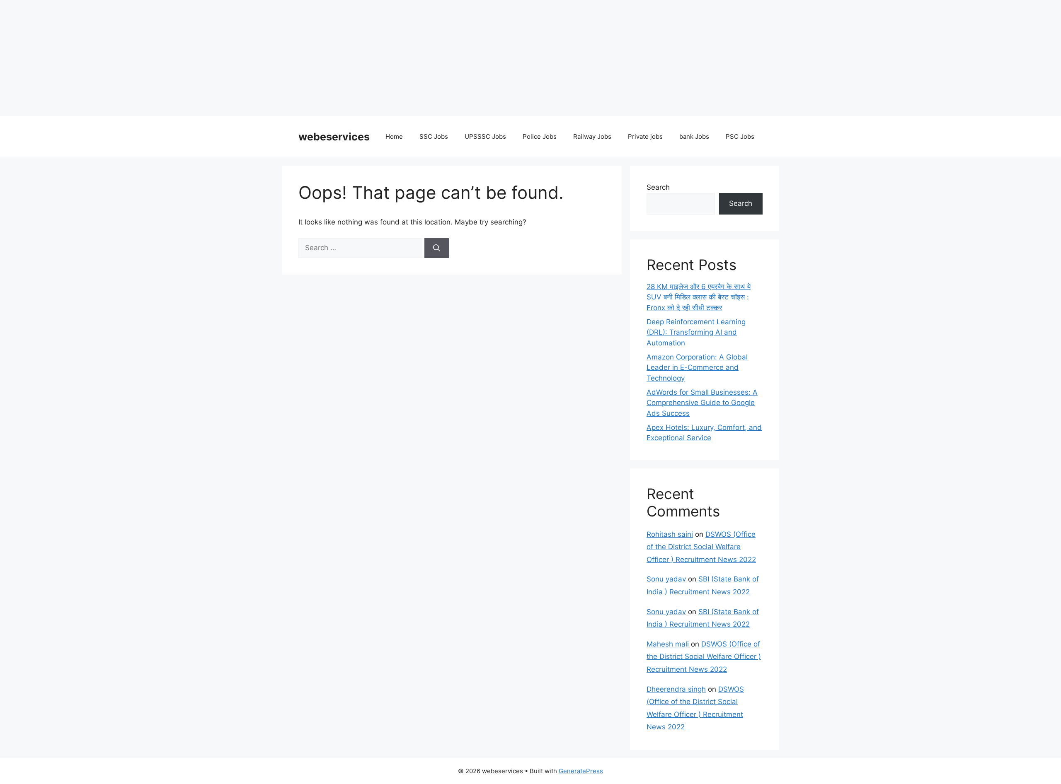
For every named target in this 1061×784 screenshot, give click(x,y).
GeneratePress (581, 771)
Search (658, 187)
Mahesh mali (668, 644)
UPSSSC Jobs (485, 136)
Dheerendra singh (676, 689)
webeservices (334, 136)
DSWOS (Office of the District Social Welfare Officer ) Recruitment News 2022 (701, 547)
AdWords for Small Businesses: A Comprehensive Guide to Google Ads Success (702, 402)
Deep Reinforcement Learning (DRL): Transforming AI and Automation (696, 332)
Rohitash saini (670, 534)
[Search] (436, 248)
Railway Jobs (592, 136)
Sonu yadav (666, 579)
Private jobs (645, 136)
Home (394, 136)
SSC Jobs (433, 136)
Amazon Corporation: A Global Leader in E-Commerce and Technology (697, 367)
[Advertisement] (248, 58)
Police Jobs (540, 136)
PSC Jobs (740, 136)
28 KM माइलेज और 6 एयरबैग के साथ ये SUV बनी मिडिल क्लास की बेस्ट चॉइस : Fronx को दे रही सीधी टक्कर (699, 297)
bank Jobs (694, 136)
